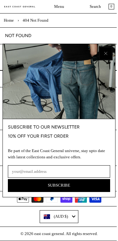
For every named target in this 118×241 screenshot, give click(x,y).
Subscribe (59, 185)
